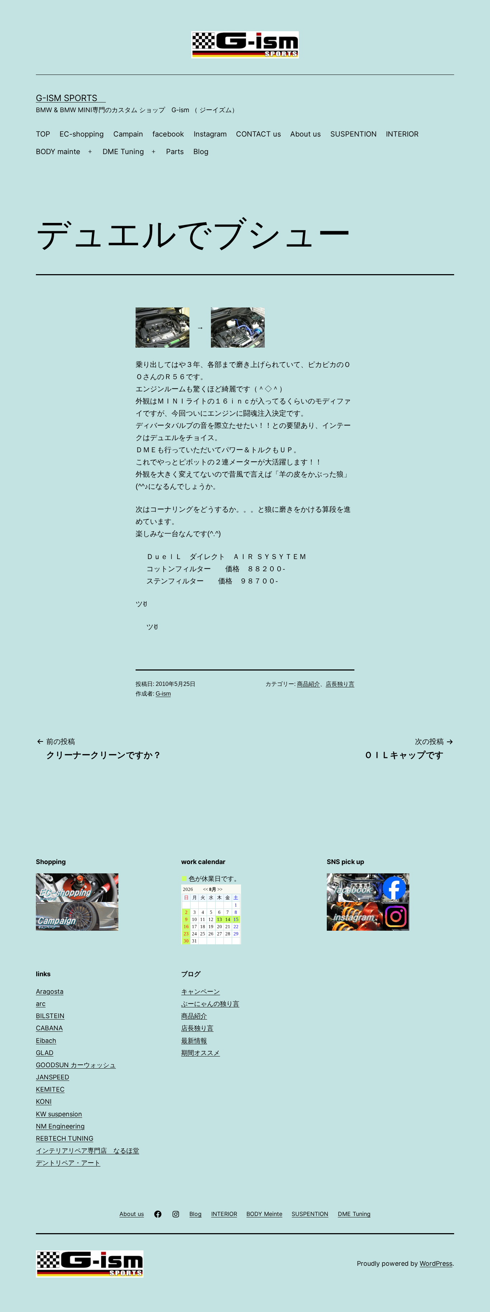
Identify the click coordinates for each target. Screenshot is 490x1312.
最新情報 (194, 1040)
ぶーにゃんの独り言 (210, 1003)
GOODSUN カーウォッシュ (76, 1065)
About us (305, 134)
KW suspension (59, 1114)
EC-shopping (82, 134)
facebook (168, 134)
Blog (200, 151)
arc (41, 1003)
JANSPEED (52, 1077)
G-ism (163, 694)
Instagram (210, 134)
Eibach (46, 1040)
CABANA (49, 1028)
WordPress (436, 1263)
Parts (175, 151)
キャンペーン (200, 991)
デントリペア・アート (68, 1163)
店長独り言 (340, 684)
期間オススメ (200, 1052)
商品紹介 (308, 684)
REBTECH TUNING (64, 1138)
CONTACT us (258, 134)
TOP (43, 134)
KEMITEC (50, 1089)
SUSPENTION (353, 134)
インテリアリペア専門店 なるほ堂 (87, 1150)
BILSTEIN (50, 1016)
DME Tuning (123, 151)
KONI (44, 1101)
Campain (128, 134)
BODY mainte (58, 151)
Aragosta (49, 991)
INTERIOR (402, 134)
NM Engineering (60, 1126)
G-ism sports (71, 98)
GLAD (44, 1052)
